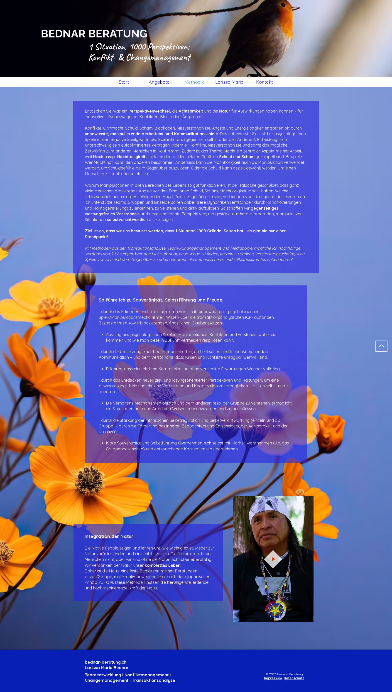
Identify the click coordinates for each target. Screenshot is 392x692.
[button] (308, 617)
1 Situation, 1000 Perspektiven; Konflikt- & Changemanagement (139, 52)
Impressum (273, 678)
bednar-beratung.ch (105, 662)
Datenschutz (294, 678)
